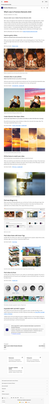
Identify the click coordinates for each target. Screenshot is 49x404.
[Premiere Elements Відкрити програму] (47, 7)
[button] (43, 2)
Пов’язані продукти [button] (5, 394)
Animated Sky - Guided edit (18, 85)
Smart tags (14, 242)
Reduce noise (15, 46)
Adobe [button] (3, 391)
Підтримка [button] (4, 388)
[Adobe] (6, 1)
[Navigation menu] (2, 1)
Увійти (46, 1)
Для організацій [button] (5, 386)
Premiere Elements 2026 (6, 4)
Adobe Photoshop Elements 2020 (30, 31)
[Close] (42, 400)
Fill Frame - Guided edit (17, 167)
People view (14, 280)
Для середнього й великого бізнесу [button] (8, 383)
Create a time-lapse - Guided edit (19, 125)
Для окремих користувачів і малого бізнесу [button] (10, 380)
